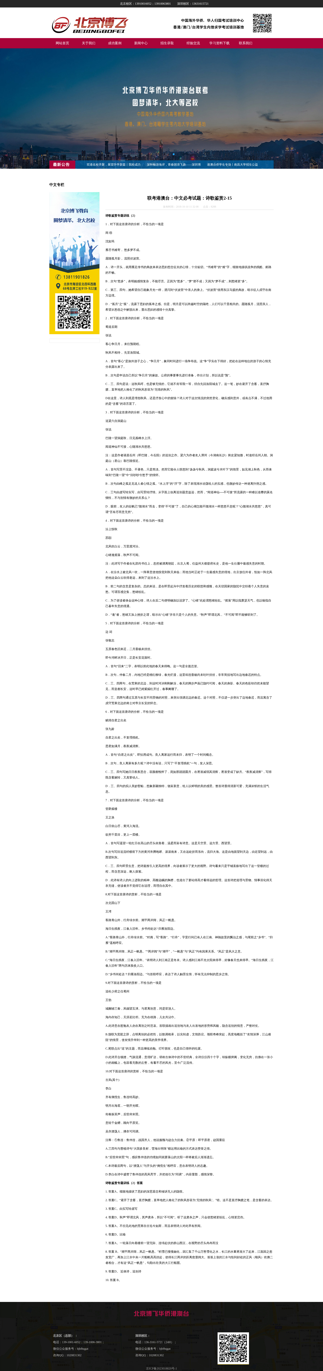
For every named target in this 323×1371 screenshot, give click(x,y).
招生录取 (167, 43)
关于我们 (88, 43)
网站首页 (62, 43)
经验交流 (193, 43)
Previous (6, 108)
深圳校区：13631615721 (193, 3)
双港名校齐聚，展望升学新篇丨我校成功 (114, 164)
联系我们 (245, 43)
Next (316, 108)
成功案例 (114, 43)
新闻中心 (141, 43)
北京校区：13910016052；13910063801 (145, 3)
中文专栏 (56, 185)
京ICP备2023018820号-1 (161, 1368)
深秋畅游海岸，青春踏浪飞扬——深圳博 (174, 164)
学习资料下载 (219, 43)
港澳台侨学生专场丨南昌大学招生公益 (232, 164)
